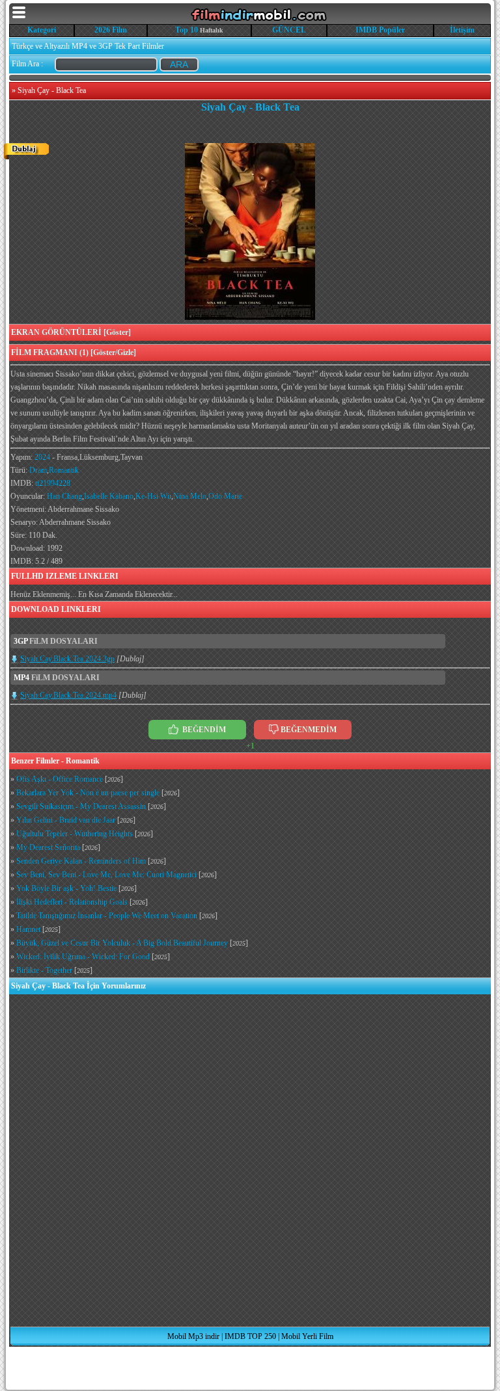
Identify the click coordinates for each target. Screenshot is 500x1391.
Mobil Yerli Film (307, 1336)
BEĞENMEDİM (309, 729)
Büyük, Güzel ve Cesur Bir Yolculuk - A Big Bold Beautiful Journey (122, 942)
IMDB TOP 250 (250, 1336)
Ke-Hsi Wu (153, 496)
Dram (38, 470)
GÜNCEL (289, 29)
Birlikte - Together (44, 970)
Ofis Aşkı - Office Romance (59, 779)
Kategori (41, 29)
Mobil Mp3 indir (193, 1336)
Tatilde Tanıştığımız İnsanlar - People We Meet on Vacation (106, 915)
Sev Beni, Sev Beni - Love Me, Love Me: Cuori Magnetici (106, 874)
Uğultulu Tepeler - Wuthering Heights (74, 833)
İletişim (462, 29)
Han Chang (64, 496)
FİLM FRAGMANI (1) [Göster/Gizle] (73, 352)
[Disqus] (250, 1160)
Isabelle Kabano (108, 496)
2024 (42, 457)
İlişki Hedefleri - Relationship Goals (72, 902)
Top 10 (186, 29)
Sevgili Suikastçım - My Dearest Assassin (81, 806)
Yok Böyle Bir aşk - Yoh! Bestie (66, 888)
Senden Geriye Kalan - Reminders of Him (81, 861)
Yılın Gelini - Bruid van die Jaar (65, 820)
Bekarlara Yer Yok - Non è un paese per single (88, 792)
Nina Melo (189, 496)
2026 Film (110, 29)
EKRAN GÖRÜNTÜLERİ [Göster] (71, 332)
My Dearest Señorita (48, 847)
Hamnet (28, 929)
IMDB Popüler (380, 29)
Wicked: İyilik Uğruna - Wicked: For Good (83, 956)
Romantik (64, 470)
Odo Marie (225, 496)
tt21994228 (52, 483)
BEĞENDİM (203, 729)
